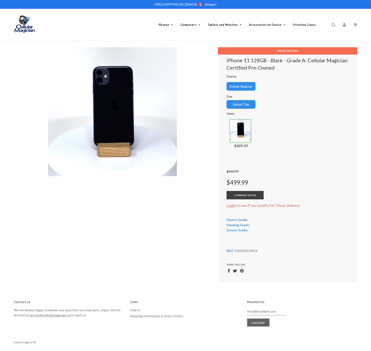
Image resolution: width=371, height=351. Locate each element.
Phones (164, 24)
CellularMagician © (25, 342)
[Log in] (344, 24)
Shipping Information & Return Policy (156, 316)
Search (135, 310)
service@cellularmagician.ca (50, 315)
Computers (188, 24)
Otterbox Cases (304, 24)
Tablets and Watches (222, 24)
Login (231, 205)
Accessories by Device (265, 24)
